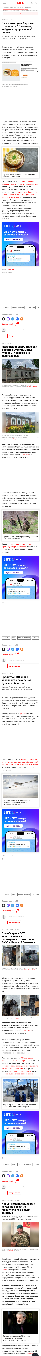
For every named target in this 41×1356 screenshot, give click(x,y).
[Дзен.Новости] (3, 319)
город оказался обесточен (20, 1099)
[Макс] (8, 319)
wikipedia (10, 1307)
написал (25, 455)
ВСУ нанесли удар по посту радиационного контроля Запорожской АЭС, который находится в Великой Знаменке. (20, 762)
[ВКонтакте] (17, 319)
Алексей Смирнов (32, 386)
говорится (27, 1030)
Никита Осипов (7, 272)
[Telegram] (13, 319)
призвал (22, 713)
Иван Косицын (7, 859)
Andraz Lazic (11, 269)
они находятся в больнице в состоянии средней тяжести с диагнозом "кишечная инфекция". (19, 195)
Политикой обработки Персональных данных (15, 9)
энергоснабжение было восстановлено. (18, 1102)
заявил (4, 1327)
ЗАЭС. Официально (29, 969)
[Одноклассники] (22, 319)
